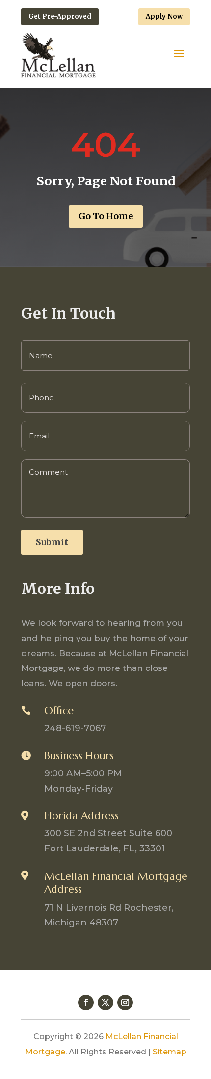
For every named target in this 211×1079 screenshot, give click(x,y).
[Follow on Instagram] (125, 1002)
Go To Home (106, 216)
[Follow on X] (105, 1002)
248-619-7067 (75, 728)
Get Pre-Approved (59, 16)
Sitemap (169, 1051)
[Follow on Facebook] (86, 1002)
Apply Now (164, 16)
